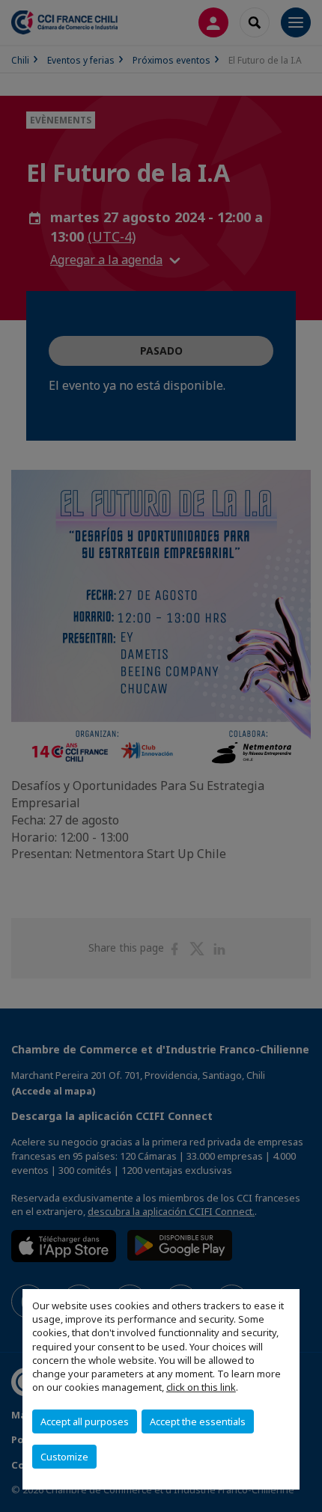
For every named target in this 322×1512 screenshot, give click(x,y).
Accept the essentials (198, 1421)
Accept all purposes (84, 1421)
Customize (64, 1456)
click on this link (201, 1387)
